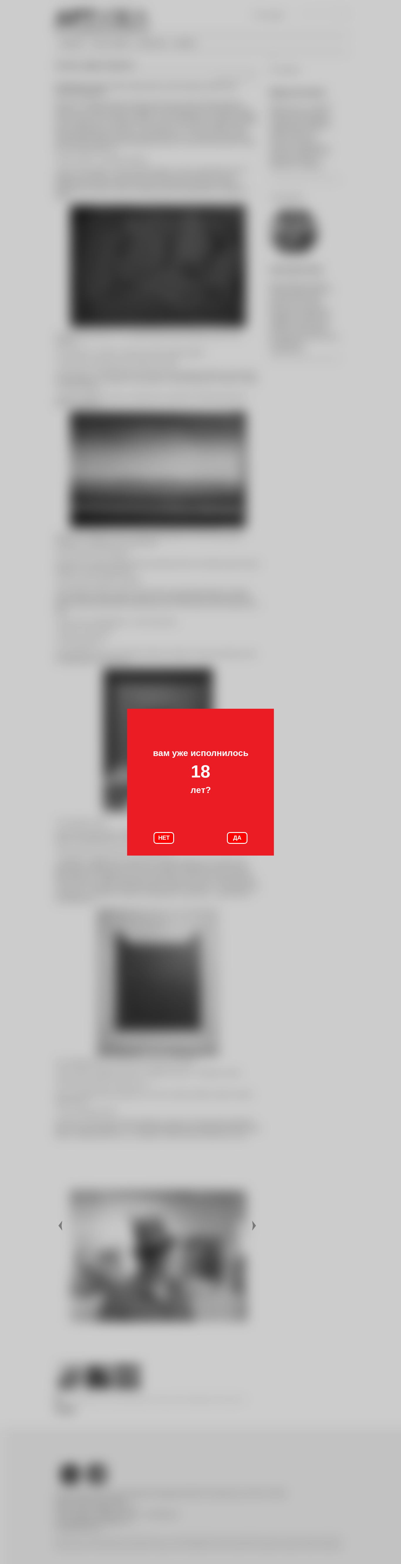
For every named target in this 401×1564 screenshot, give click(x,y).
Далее (255, 1226)
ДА (237, 837)
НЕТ (164, 837)
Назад (61, 1226)
